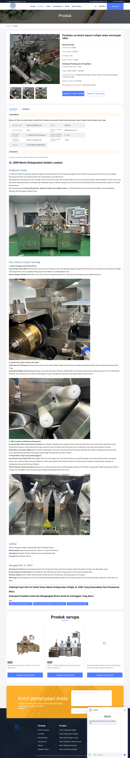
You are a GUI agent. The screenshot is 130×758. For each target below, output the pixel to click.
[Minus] (125, 710)
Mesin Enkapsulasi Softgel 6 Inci (20, 604)
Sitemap (40, 745)
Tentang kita (57, 6)
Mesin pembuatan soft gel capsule (70, 741)
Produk (40, 6)
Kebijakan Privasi (43, 749)
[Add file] (89, 755)
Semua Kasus (76, 6)
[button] (10, 648)
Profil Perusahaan (43, 730)
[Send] (125, 755)
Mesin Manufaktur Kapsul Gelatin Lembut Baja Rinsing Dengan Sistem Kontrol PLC (64, 667)
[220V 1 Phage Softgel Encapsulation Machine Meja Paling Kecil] (25, 643)
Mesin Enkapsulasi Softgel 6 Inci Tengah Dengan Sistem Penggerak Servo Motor (101, 667)
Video (48, 6)
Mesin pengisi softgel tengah (77, 604)
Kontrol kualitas (43, 737)
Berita (67, 6)
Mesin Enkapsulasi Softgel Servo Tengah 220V (50, 604)
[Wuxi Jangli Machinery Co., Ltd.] (12, 6)
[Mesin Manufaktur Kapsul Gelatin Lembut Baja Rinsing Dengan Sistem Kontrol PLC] (65, 643)
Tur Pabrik (41, 734)
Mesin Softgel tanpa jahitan (68, 745)
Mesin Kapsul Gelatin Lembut (68, 737)
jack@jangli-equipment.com (99, 1)
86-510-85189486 (118, 1)
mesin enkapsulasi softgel (67, 730)
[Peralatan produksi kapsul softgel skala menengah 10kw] (35, 59)
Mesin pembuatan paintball (68, 749)
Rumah (32, 6)
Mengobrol (115, 6)
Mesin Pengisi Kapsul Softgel (68, 734)
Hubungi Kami (42, 741)
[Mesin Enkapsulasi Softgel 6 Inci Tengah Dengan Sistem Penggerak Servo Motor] (104, 643)
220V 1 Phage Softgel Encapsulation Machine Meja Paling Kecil (24, 667)
